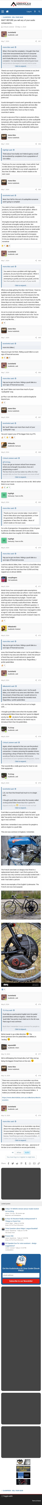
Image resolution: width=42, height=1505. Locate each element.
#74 (39, 736)
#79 (39, 1115)
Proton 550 (9, 1236)
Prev (19, 1152)
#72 (39, 635)
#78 (39, 1075)
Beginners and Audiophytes (13, 1215)
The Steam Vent (10, 1232)
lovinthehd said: (8, 195)
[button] (2, 11)
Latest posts (5, 1204)
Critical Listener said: (10, 458)
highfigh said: (7, 150)
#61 (39, 41)
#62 (39, 144)
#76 (39, 1004)
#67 (39, 417)
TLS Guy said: (7, 1010)
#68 (39, 452)
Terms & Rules (36, 1501)
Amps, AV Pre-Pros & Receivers (14, 1225)
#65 (39, 337)
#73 (39, 680)
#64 (39, 260)
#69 (39, 502)
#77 (39, 1054)
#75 (39, 783)
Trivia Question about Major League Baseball (21, 1228)
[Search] (39, 11)
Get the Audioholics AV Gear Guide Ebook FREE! (21, 1269)
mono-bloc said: (8, 47)
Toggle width (8, 1496)
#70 (39, 548)
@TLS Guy (6, 462)
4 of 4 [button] (27, 1152)
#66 (39, 372)
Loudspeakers (9, 1250)
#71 (39, 586)
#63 (39, 189)
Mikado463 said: (9, 686)
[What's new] (35, 11)
